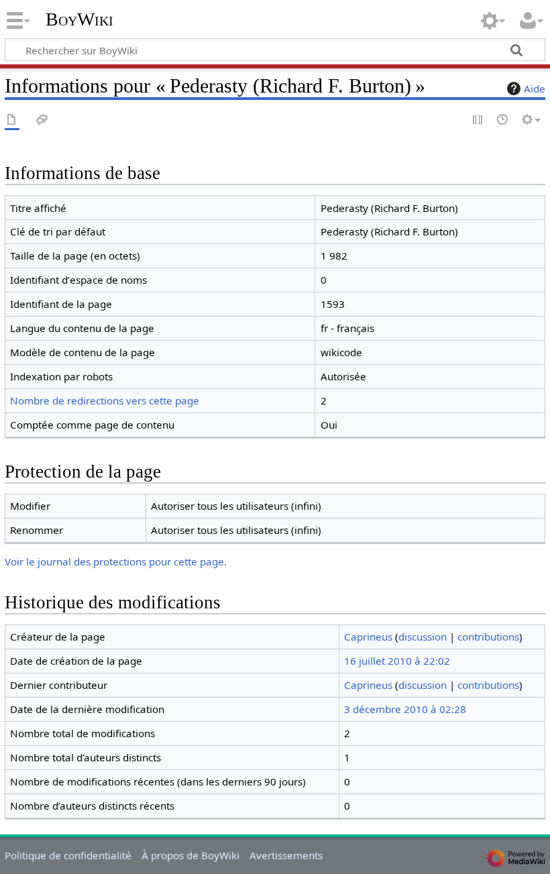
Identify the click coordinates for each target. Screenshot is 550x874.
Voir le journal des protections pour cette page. (116, 561)
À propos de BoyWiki (190, 855)
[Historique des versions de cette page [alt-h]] (503, 120)
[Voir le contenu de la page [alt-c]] (12, 120)
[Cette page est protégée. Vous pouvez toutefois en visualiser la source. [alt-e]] (478, 120)
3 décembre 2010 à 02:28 (405, 709)
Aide (534, 88)
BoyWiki (79, 19)
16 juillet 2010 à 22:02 (397, 660)
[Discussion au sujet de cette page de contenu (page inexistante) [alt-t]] (42, 120)
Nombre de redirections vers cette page (104, 400)
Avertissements (286, 855)
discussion (422, 636)
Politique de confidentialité (68, 855)
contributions (488, 636)
